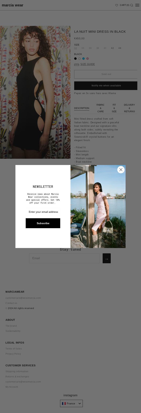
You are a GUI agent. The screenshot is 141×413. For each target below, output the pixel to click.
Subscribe (43, 223)
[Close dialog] (121, 169)
